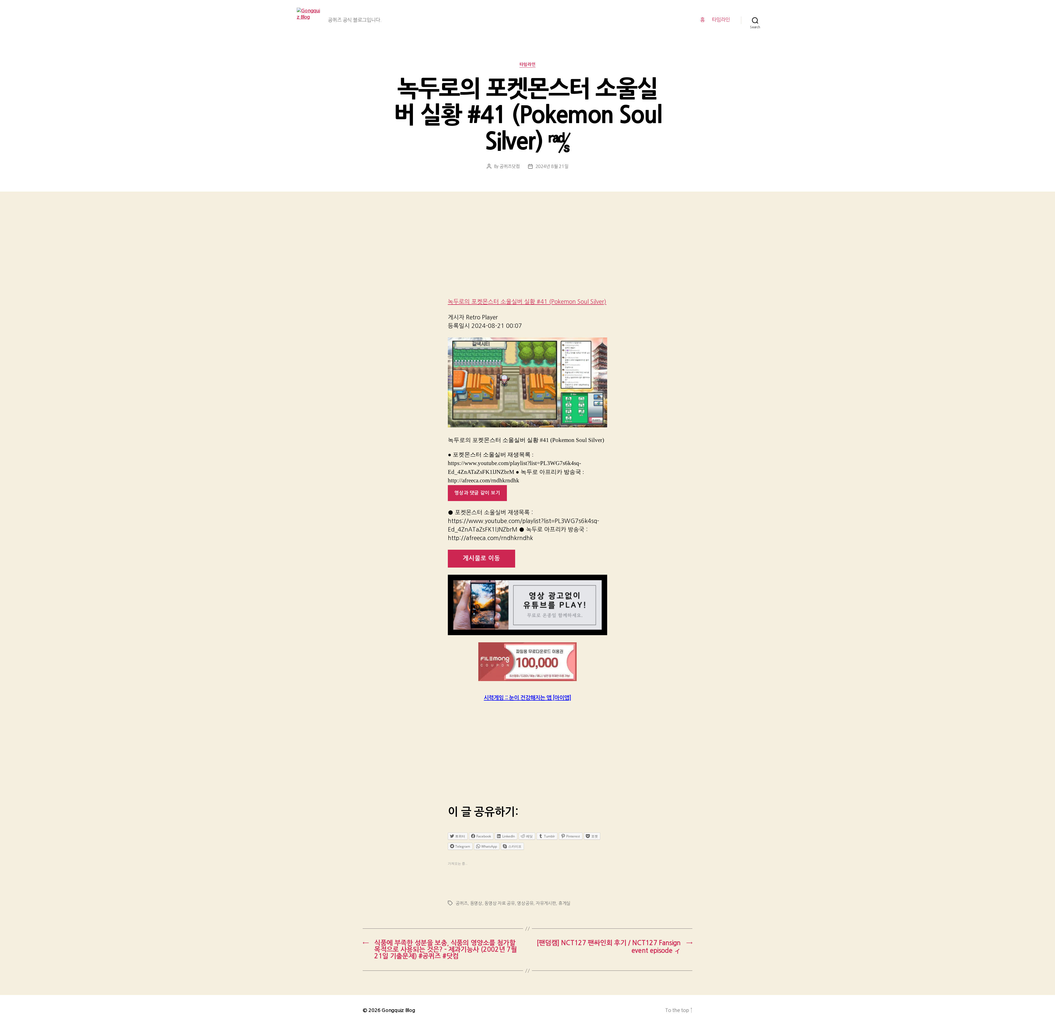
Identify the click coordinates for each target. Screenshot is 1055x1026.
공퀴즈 (462, 903)
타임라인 (721, 19)
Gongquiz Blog (398, 1010)
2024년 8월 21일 (551, 166)
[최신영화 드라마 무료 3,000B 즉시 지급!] (527, 661)
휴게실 (564, 903)
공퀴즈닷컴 (509, 166)
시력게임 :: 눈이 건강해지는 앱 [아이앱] (527, 698)
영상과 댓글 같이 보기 (477, 493)
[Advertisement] (527, 252)
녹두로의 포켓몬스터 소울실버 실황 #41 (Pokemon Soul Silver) (527, 302)
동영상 (476, 903)
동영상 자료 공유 (499, 903)
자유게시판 (546, 903)
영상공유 (525, 903)
